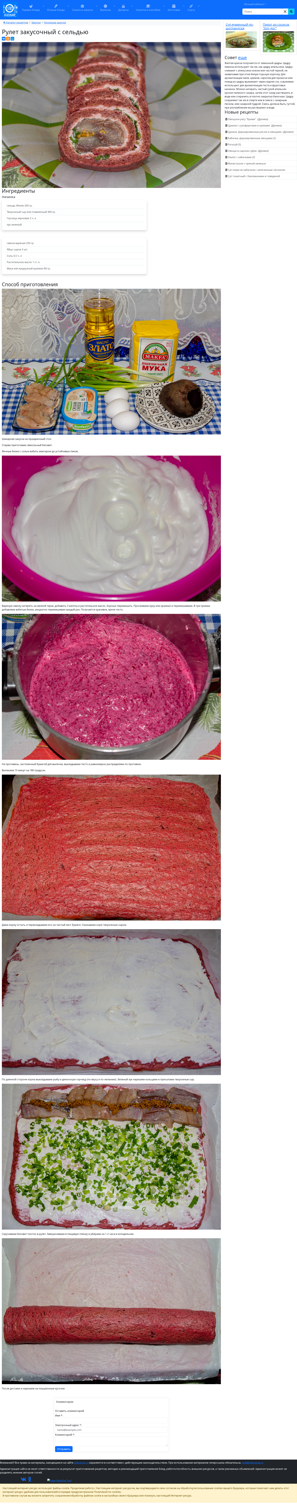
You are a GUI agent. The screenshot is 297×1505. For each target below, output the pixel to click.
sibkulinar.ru (81, 1462)
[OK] (29, 1480)
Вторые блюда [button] (56, 10)
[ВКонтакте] (4, 38)
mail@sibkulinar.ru (252, 1462)
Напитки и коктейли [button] (148, 10)
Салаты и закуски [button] (82, 10)
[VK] (23, 1480)
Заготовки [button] (174, 10)
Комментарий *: (65, 1434)
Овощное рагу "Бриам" (247, 119)
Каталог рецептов (17, 22)
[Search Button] (291, 12)
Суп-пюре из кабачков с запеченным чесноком (256, 170)
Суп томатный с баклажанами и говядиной (253, 176)
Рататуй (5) (234, 144)
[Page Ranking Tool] (59, 1480)
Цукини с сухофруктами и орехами (254, 125)
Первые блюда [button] (31, 10)
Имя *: (59, 1415)
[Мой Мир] (12, 38)
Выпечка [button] (105, 10)
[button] (43, 9)
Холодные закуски (55, 22)
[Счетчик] (40, 1480)
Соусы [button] (191, 10)
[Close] (285, 11)
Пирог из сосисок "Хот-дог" (276, 26)
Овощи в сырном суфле (248, 151)
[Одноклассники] (8, 38)
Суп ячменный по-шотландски (239, 26)
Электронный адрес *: (68, 1425)
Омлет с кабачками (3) (241, 157)
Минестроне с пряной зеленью (247, 163)
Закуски (36, 22)
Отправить (64, 1449)
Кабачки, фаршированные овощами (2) (251, 138)
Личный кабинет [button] (254, 4)
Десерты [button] (123, 10)
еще (242, 57)
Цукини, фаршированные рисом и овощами (260, 132)
